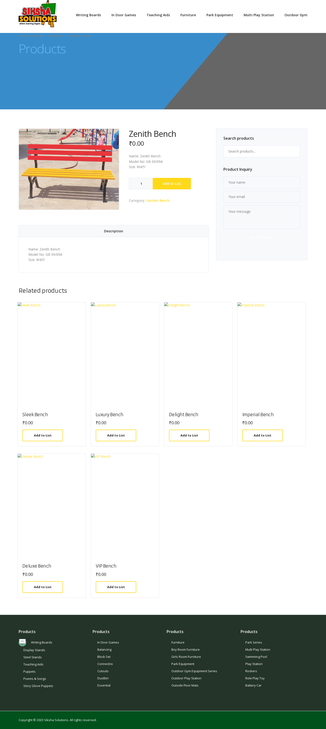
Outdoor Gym (295, 15)
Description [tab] (113, 231)
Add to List (172, 183)
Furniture (188, 15)
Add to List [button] (43, 435)
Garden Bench (157, 200)
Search (294, 151)
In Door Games (123, 15)
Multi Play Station (259, 15)
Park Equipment (219, 15)
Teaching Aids (158, 15)
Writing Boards (88, 15)
